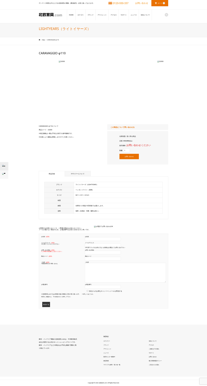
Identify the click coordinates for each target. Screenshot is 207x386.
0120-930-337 (120, 3)
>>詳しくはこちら (87, 294)
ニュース (134, 15)
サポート (124, 15)
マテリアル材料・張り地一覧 (112, 365)
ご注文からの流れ (154, 365)
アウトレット (102, 15)
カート (161, 3)
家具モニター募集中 (109, 357)
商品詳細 (52, 174)
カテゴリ (81, 15)
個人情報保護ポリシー (155, 361)
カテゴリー (107, 341)
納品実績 (106, 361)
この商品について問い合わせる (123, 127)
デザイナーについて (77, 174)
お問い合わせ (141, 3)
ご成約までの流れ (154, 349)
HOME (71, 15)
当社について (145, 15)
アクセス (114, 15)
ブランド (91, 15)
